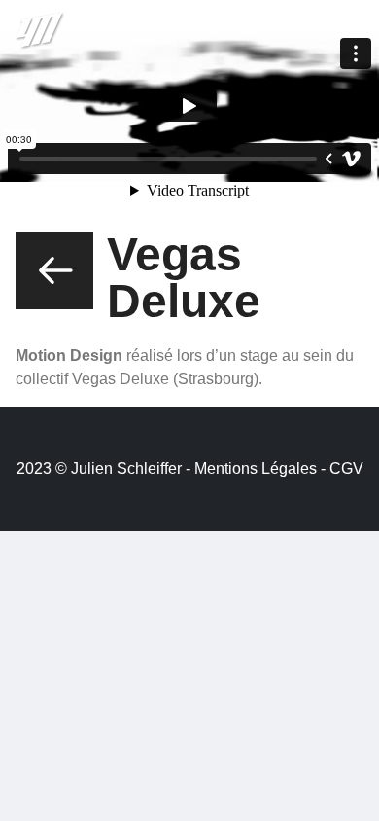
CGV (346, 468)
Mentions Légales (255, 468)
